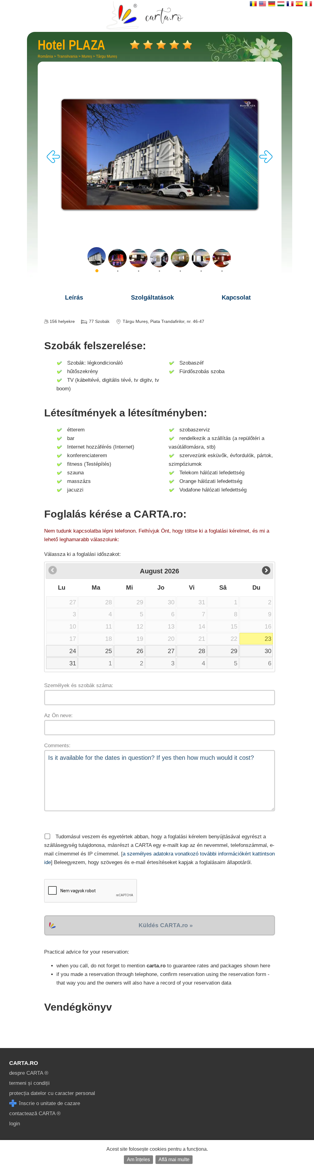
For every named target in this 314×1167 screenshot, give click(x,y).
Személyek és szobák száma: (78, 685)
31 (72, 663)
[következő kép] (265, 161)
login (14, 1124)
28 (201, 651)
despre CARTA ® (28, 1073)
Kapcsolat (236, 297)
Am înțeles (138, 1159)
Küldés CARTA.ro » (166, 925)
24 (72, 651)
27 (171, 651)
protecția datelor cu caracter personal (52, 1093)
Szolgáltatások (152, 297)
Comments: (57, 745)
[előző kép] (53, 161)
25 (108, 651)
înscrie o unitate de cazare (48, 1103)
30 (268, 651)
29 (234, 651)
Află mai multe (174, 1159)
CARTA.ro (23, 1063)
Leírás (74, 297)
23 (268, 638)
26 (139, 651)
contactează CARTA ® (35, 1113)
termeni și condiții (29, 1083)
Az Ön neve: (58, 715)
